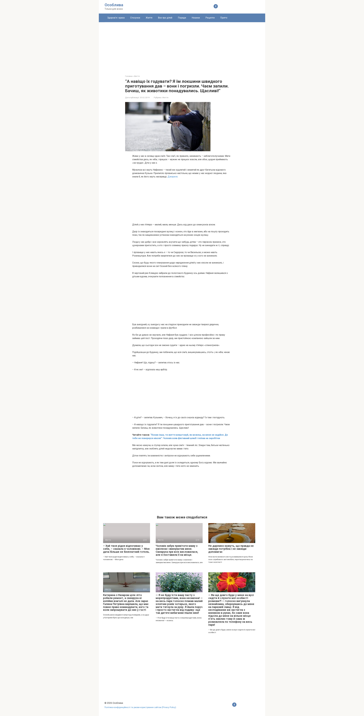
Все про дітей (165, 17)
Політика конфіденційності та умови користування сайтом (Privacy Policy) (140, 707)
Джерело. (172, 176)
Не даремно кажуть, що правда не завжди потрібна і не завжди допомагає (231, 548)
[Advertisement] (182, 46)
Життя (149, 17)
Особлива (114, 5)
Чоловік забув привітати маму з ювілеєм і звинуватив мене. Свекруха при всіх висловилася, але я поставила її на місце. (177, 550)
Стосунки (135, 17)
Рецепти (210, 17)
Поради (182, 17)
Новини (196, 17)
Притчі (223, 17)
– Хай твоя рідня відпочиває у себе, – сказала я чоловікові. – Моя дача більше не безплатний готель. (126, 548)
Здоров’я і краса (116, 17)
